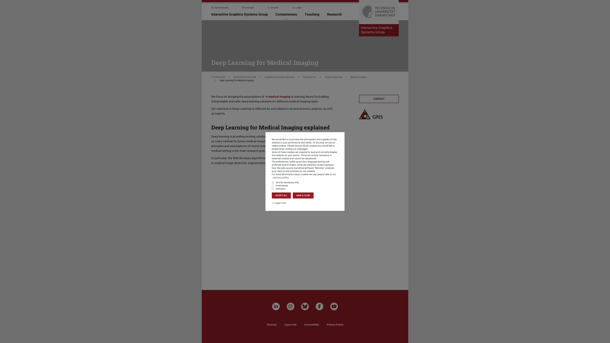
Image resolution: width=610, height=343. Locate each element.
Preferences (282, 185)
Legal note (280, 203)
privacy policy (281, 177)
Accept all (281, 195)
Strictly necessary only (287, 182)
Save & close (303, 195)
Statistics (280, 189)
